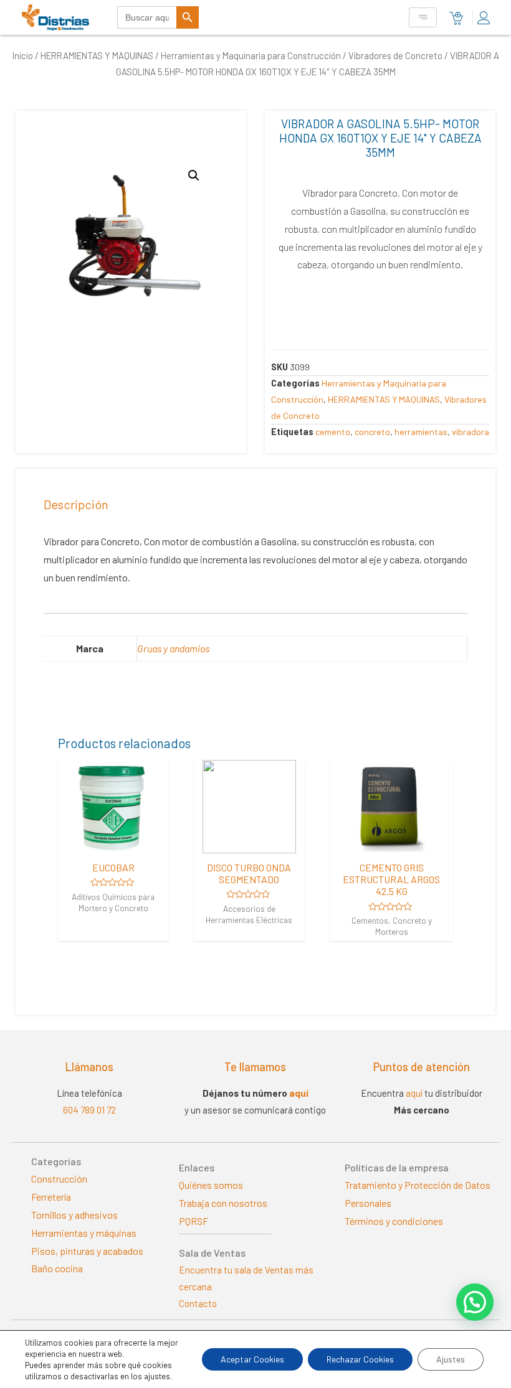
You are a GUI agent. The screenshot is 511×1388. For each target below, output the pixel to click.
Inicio (22, 55)
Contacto (198, 1303)
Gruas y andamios (173, 648)
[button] (475, 1302)
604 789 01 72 (89, 1109)
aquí (298, 1093)
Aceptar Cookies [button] (252, 1359)
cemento (332, 431)
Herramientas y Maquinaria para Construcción (251, 55)
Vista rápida (113, 842)
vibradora (470, 431)
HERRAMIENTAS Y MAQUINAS (97, 55)
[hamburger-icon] (423, 17)
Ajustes (450, 1359)
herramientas (420, 431)
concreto (372, 431)
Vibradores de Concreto (395, 55)
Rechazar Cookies (360, 1359)
